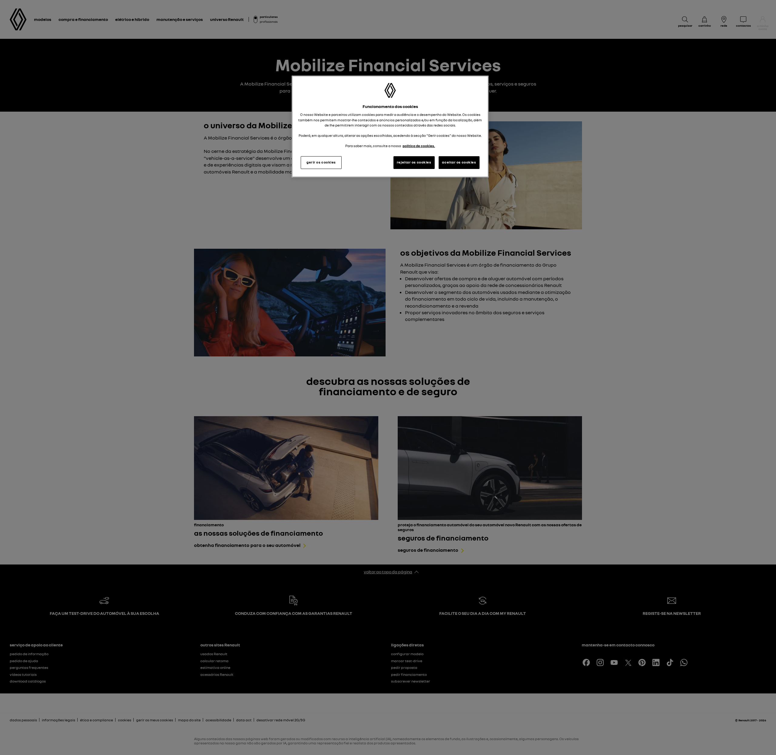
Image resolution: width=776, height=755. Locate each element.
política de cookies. (419, 146)
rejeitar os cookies (414, 162)
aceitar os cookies (459, 162)
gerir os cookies (321, 162)
